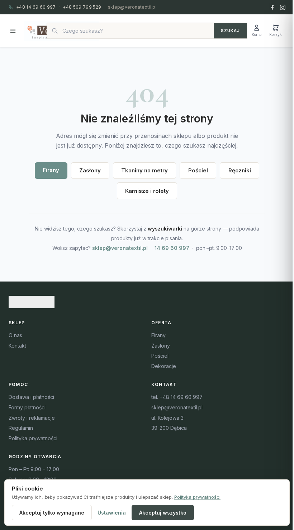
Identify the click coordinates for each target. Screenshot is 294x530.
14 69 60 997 (172, 248)
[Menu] (13, 30)
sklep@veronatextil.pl (132, 7)
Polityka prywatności (33, 438)
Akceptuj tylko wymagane (51, 513)
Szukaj (230, 30)
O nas (15, 335)
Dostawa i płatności (31, 397)
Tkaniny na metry (144, 170)
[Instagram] (282, 7)
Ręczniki (239, 170)
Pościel (198, 170)
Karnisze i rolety (147, 190)
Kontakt (17, 346)
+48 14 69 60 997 (36, 7)
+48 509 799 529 (82, 7)
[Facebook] (272, 7)
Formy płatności (27, 407)
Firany (51, 170)
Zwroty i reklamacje (32, 418)
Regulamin (21, 428)
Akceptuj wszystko (162, 513)
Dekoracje (163, 366)
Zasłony (90, 170)
